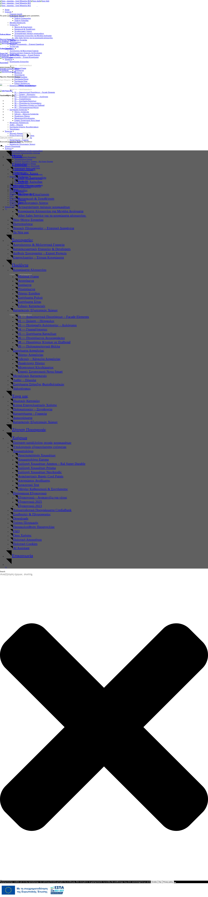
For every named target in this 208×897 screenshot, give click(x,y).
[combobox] (17, 574)
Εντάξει (154, 882)
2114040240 (5, 42)
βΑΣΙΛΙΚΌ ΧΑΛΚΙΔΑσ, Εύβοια (9, 69)
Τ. (0, 42)
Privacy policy (168, 882)
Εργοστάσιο (4, 63)
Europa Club (3, 53)
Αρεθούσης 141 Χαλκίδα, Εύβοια (9, 54)
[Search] (1, 880)
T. (4, 70)
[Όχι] (175, 882)
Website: (21, 85)
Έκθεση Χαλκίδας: (6, 48)
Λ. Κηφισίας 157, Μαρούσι (8, 40)
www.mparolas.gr (30, 85)
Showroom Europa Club (7, 39)
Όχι (160, 882)
